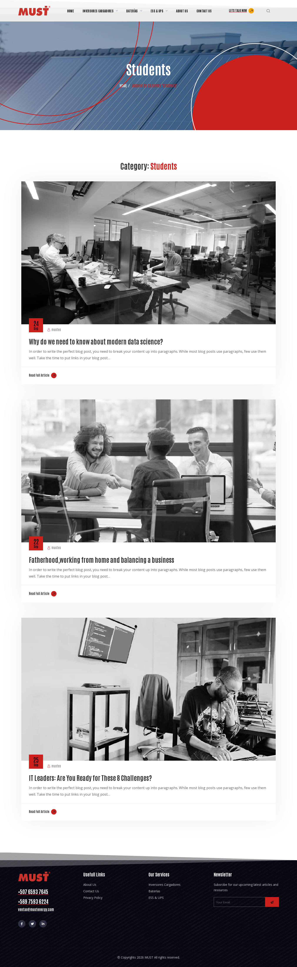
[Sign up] (272, 902)
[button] (241, 11)
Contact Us (91, 891)
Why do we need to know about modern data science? (96, 341)
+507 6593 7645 (33, 891)
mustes (56, 329)
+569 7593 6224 (33, 901)
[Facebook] (21, 923)
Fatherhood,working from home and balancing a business (101, 559)
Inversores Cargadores (164, 885)
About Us (89, 885)
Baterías (154, 891)
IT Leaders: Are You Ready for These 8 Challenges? (90, 777)
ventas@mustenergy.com (36, 909)
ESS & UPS (156, 898)
